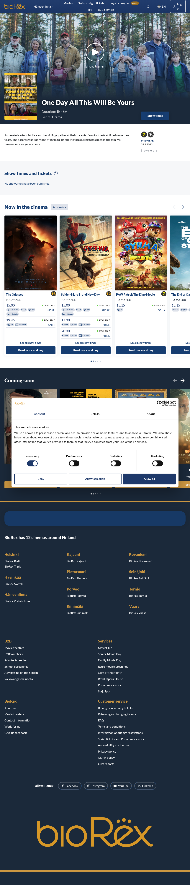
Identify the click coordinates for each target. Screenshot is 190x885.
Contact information (17, 720)
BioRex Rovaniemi (140, 561)
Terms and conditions (112, 726)
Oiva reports (106, 763)
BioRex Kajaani (76, 561)
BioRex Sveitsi (13, 583)
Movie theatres (14, 648)
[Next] (183, 207)
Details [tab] (95, 413)
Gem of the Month (110, 672)
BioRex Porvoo (76, 595)
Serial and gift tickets (91, 3)
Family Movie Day (109, 660)
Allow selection (95, 478)
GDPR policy (106, 757)
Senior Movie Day (109, 654)
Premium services (109, 685)
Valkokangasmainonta (18, 679)
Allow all (149, 478)
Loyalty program (124, 3)
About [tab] (151, 413)
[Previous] (175, 207)
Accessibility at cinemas (113, 745)
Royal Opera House (110, 679)
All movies (59, 207)
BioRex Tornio (138, 595)
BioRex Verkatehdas (17, 601)
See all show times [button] (30, 342)
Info (90, 9)
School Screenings (16, 666)
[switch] (74, 463)
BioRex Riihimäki (77, 613)
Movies (68, 3)
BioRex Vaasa (137, 613)
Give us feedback (15, 732)
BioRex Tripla (12, 566)
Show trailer (95, 66)
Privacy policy (107, 751)
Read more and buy (30, 350)
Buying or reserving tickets (115, 708)
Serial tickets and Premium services (121, 739)
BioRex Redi (12, 561)
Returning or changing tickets (117, 714)
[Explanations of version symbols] (56, 173)
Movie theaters (14, 714)
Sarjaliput (104, 691)
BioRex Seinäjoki (139, 578)
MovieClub (105, 648)
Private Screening (15, 660)
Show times (155, 115)
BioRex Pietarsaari (78, 578)
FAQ (101, 720)
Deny (40, 478)
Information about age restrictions (120, 732)
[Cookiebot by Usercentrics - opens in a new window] (159, 403)
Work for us (12, 726)
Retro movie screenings (113, 666)
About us (10, 708)
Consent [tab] (39, 413)
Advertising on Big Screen (21, 672)
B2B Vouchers (13, 654)
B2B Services (106, 9)
